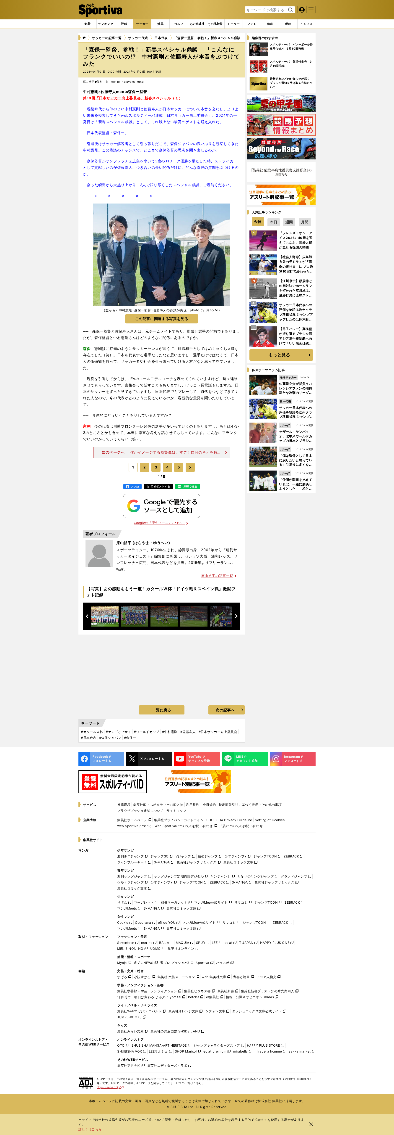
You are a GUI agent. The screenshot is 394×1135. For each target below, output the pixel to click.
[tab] (124, 24)
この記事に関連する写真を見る (161, 318)
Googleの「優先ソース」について (159, 523)
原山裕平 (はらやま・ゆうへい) (143, 542)
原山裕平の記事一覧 (217, 576)
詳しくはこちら (90, 1129)
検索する (290, 10)
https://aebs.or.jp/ (110, 1087)
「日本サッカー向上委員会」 (120, 98)
